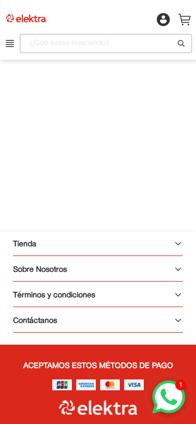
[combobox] (106, 43)
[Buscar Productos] (181, 43)
